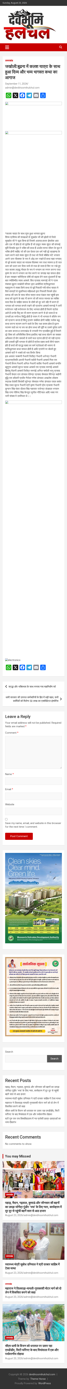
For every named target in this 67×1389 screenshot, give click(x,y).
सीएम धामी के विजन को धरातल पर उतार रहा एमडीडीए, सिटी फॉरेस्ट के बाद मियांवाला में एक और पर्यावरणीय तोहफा (32, 1350)
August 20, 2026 (14, 1296)
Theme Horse (38, 1378)
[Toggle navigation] (7, 47)
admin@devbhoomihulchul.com (22, 87)
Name (9, 774)
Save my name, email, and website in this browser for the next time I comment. (33, 825)
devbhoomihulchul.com (42, 1374)
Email (9, 789)
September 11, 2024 (16, 83)
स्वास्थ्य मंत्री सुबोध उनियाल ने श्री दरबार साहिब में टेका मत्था (33, 1098)
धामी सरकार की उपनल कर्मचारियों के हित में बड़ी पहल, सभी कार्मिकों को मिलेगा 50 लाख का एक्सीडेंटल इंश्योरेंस (32, 699)
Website (9, 804)
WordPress (44, 1383)
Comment (11, 732)
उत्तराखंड (9, 60)
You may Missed (18, 1156)
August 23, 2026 (14, 1215)
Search (9, 1051)
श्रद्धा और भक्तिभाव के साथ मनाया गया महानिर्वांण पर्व (32, 686)
